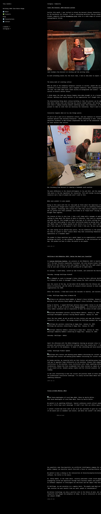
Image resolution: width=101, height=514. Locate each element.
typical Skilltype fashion (58, 261)
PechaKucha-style (71, 16)
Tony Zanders (7, 4)
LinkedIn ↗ (6, 27)
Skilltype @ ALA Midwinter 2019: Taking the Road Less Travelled (69, 256)
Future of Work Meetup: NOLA (57, 390)
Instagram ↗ (7, 28)
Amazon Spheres (80, 307)
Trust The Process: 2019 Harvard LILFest (61, 7)
